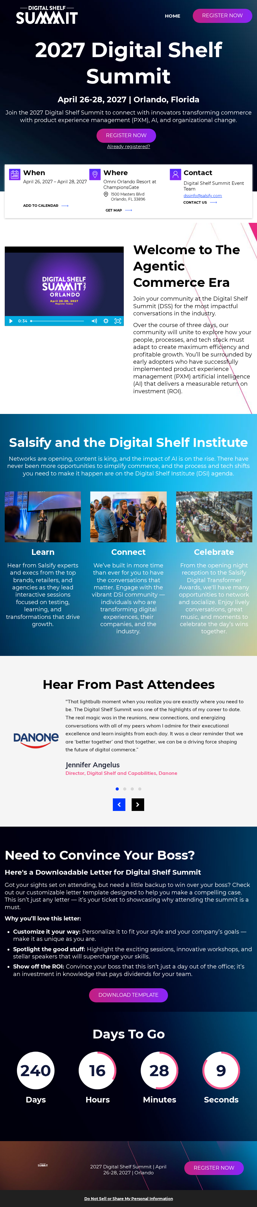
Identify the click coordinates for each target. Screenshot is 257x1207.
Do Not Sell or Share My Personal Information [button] (128, 1198)
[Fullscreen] (118, 321)
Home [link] (172, 16)
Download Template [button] (128, 995)
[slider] (58, 321)
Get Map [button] (114, 210)
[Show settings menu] (106, 321)
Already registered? (128, 146)
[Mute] (94, 321)
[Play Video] (11, 321)
